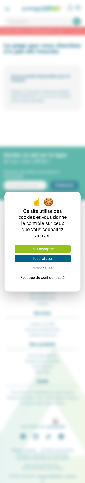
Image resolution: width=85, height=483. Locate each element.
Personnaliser (42, 268)
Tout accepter (42, 249)
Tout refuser (43, 258)
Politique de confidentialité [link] (42, 277)
